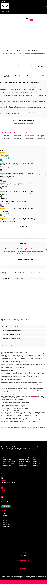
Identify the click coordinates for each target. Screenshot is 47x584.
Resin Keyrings (7, 101)
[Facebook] (43, 7)
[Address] (2, 478)
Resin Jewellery (29, 75)
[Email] (2, 497)
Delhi (35, 112)
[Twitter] (44, 7)
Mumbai (31, 112)
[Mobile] (2, 487)
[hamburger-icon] (27, 18)
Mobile (3, 490)
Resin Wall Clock (29, 65)
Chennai (17, 112)
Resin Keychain (6, 65)
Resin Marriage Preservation (6, 76)
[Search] (31, 20)
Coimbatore (26, 112)
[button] (23, 45)
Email (2, 499)
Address (3, 480)
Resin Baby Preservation (41, 66)
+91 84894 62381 (28, 319)
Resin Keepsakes (41, 75)
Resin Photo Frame (17, 65)
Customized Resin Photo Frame (28, 99)
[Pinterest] (46, 7)
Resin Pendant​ (18, 75)
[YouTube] (45, 7)
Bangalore (22, 112)
